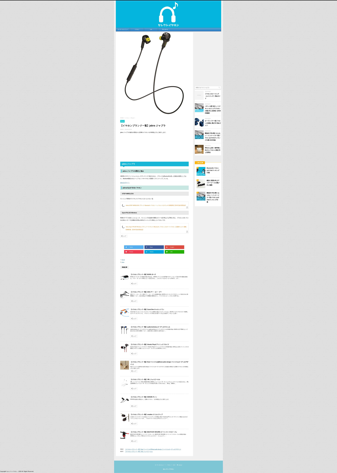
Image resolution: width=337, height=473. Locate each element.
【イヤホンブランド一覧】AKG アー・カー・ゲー (146, 292)
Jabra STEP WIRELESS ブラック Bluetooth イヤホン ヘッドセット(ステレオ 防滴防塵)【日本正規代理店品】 (156, 205)
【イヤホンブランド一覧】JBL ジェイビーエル (145, 379)
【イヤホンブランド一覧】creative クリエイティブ (146, 414)
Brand (123, 259)
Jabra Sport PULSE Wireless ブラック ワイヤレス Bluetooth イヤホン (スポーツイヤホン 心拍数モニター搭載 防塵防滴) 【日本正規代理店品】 (156, 228)
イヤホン (137, 29)
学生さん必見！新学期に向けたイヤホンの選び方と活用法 (212, 150)
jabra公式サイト (125, 182)
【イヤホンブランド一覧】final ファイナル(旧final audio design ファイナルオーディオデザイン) (153, 449)
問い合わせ (165, 29)
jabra (123, 262)
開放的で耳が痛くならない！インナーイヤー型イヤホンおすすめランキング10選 (213, 197)
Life (151, 29)
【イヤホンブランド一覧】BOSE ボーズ (143, 274)
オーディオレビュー (123, 29)
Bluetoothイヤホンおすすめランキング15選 (213, 170)
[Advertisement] (154, 147)
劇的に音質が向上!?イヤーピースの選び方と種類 (213, 183)
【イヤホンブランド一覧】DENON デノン (143, 397)
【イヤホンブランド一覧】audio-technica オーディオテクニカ (150, 327)
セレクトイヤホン (168, 469)
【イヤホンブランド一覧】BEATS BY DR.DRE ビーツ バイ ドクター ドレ (153, 432)
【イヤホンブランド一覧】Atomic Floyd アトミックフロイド (149, 344)
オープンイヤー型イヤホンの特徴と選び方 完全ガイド (213, 123)
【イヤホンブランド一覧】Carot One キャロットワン (147, 309)
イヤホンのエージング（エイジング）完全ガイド (212, 96)
